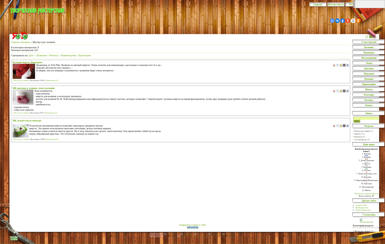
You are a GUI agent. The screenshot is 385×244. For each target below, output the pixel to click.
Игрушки (369, 73)
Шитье (369, 89)
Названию (42, 55)
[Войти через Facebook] (342, 20)
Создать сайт (361, 205)
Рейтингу (54, 55)
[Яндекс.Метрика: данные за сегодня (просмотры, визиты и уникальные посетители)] (366, 220)
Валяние (26, 42)
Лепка (369, 63)
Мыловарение (369, 58)
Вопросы (358, 137)
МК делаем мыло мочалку (27, 120)
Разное (369, 105)
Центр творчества (363, 210)
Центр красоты (362, 207)
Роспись (369, 100)
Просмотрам (84, 55)
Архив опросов (371, 193)
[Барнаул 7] (178, 236)
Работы (357, 134)
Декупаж (369, 68)
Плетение (369, 94)
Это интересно (360, 139)
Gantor (194, 225)
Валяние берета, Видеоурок (27, 62)
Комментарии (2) (51, 113)
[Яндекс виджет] (16, 39)
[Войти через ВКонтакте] (337, 20)
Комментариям (68, 55)
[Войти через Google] (353, 20)
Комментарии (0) (52, 80)
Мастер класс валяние (21, 80)
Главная (15, 42)
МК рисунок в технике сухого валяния (34, 88)
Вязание (369, 79)
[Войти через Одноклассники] (358, 20)
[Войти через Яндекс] (347, 20)
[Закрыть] (354, 7)
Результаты (359, 193)
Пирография (369, 84)
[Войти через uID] (332, 20)
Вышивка (368, 52)
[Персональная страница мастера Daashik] (24, 39)
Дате (31, 55)
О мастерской (369, 42)
